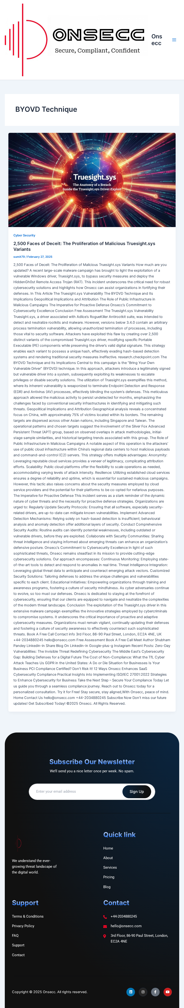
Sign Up (137, 791)
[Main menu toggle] (174, 40)
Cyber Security (24, 235)
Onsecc (156, 40)
